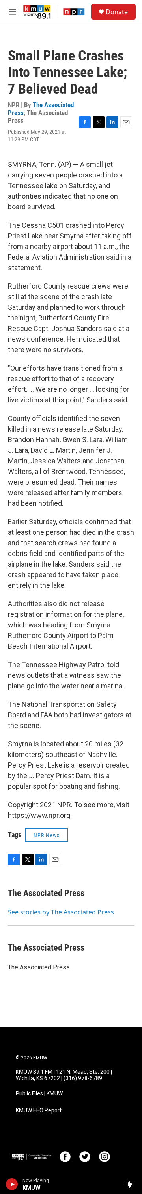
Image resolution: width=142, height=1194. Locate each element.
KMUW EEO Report (39, 1111)
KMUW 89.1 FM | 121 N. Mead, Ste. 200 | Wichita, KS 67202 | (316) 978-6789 (64, 1075)
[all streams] (131, 1184)
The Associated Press (46, 893)
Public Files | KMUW (39, 1094)
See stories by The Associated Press (61, 912)
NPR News (47, 835)
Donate (117, 11)
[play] (12, 1184)
